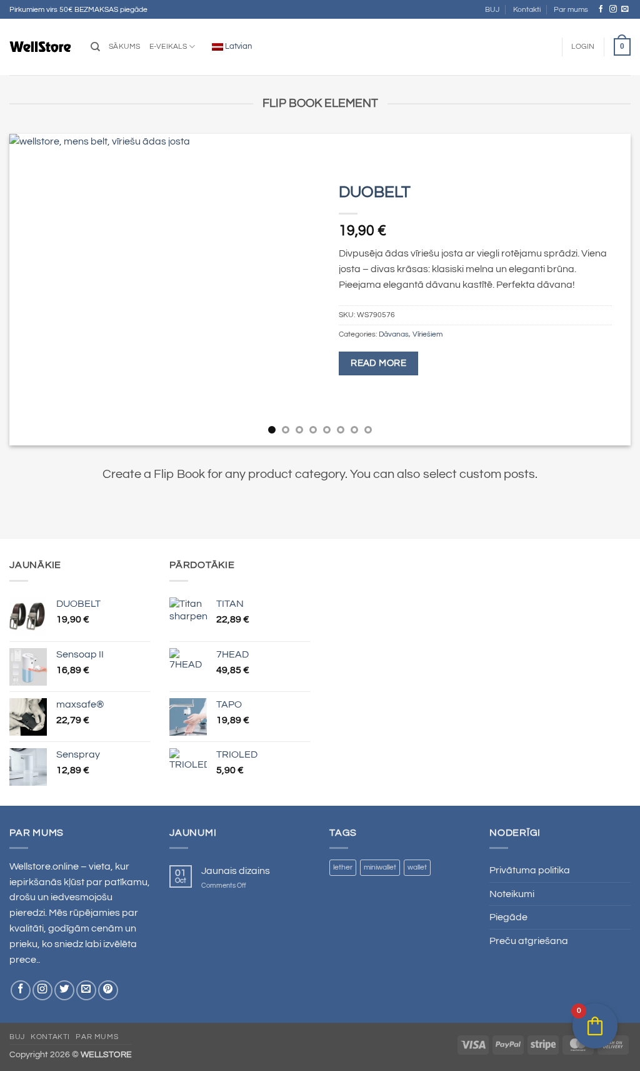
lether (342, 867)
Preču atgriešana (528, 941)
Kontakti (527, 10)
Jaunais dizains (235, 871)
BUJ (492, 10)
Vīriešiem (427, 334)
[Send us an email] (625, 9)
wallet (417, 867)
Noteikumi (511, 894)
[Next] (602, 289)
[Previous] (37, 289)
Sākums (125, 47)
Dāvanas (394, 334)
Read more (378, 363)
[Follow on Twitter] (64, 990)
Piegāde (508, 917)
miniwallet (380, 867)
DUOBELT (375, 192)
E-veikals (168, 47)
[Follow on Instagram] (613, 9)
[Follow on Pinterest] (108, 990)
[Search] (95, 47)
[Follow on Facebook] (601, 9)
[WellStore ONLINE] (40, 47)
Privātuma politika (529, 870)
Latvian (237, 46)
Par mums (571, 10)
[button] (582, 46)
